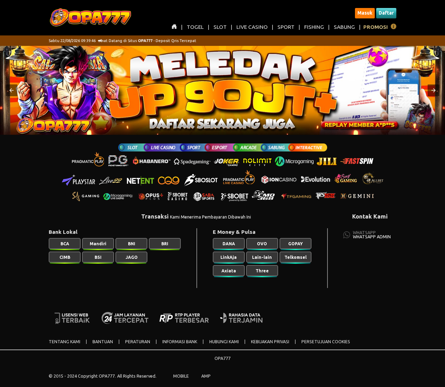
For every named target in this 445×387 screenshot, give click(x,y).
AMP (206, 375)
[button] (11, 90)
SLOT (220, 27)
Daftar (386, 13)
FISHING (314, 27)
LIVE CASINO (252, 27)
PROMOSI (375, 27)
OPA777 (222, 358)
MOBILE (181, 375)
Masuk (364, 13)
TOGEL (195, 27)
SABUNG (344, 27)
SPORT (285, 27)
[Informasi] (393, 27)
